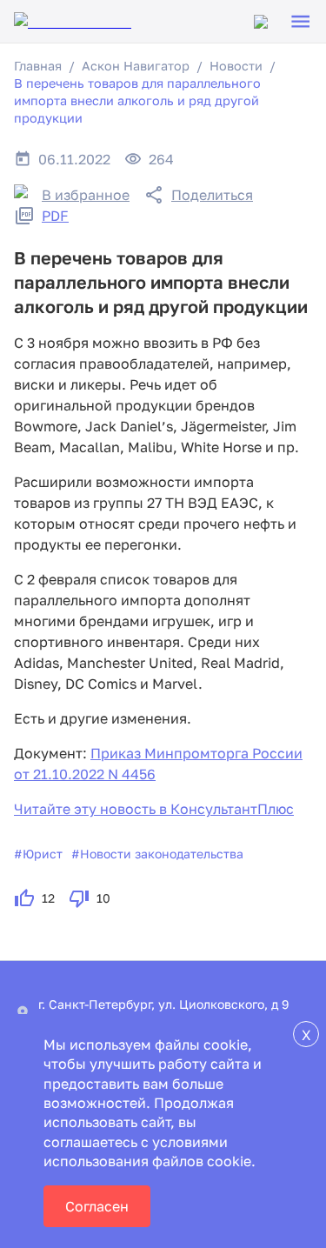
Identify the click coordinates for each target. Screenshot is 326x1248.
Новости (236, 65)
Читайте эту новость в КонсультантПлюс (154, 809)
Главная (38, 65)
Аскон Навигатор (136, 65)
